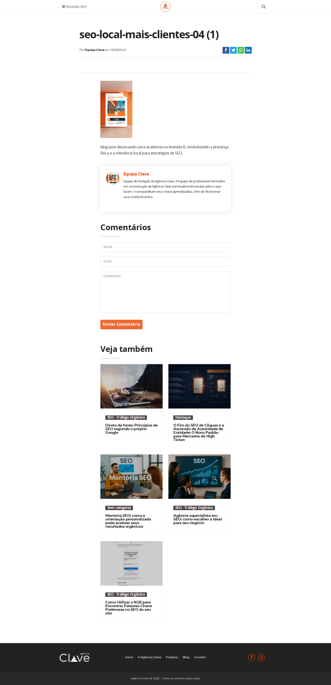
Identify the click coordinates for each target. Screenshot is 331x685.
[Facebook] (252, 657)
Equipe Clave (94, 50)
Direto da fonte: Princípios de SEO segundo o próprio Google (131, 429)
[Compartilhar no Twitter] (233, 50)
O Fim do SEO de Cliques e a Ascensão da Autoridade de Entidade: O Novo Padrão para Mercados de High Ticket (198, 433)
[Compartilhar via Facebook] (226, 50)
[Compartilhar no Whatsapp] (241, 50)
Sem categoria (119, 508)
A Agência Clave (149, 657)
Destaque (183, 417)
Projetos (172, 657)
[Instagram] (261, 657)
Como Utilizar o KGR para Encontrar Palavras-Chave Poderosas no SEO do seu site (128, 608)
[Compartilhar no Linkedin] (248, 50)
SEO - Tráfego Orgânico (126, 417)
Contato (200, 657)
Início (129, 657)
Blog (186, 657)
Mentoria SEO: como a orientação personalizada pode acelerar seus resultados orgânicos (128, 521)
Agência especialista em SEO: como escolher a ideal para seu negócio (197, 519)
